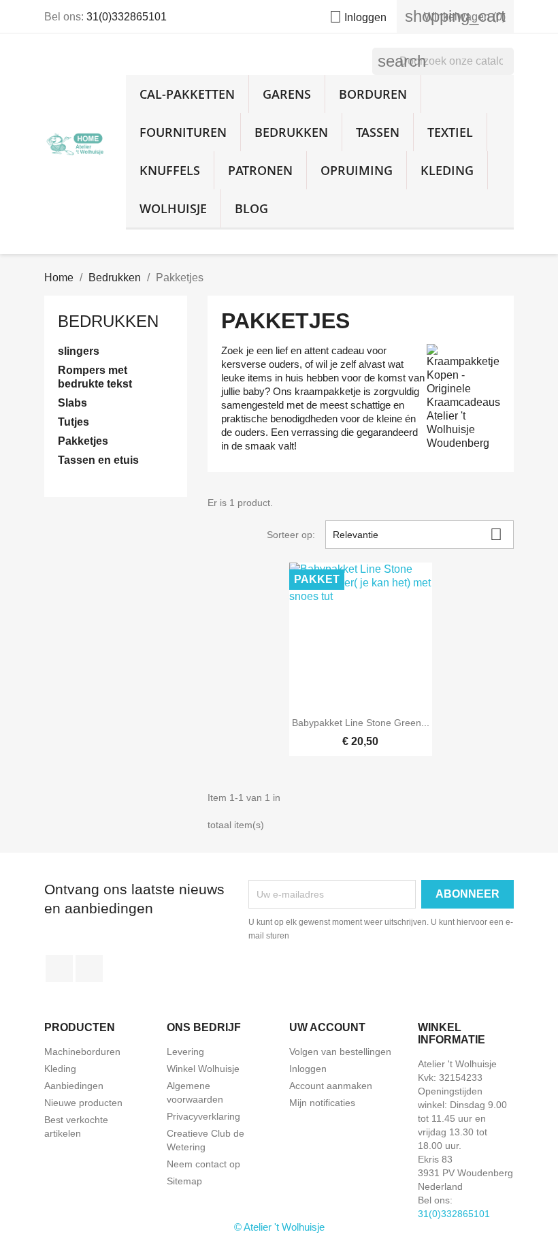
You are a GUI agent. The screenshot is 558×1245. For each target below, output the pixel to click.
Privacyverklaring (203, 1116)
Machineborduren (82, 1051)
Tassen (377, 132)
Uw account (327, 1027)
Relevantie (417, 534)
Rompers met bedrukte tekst (95, 377)
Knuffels (170, 170)
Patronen (260, 170)
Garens (287, 94)
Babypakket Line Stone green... (360, 722)
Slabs (72, 403)
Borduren (373, 94)
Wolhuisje (173, 208)
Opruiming (357, 170)
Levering (185, 1051)
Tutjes (73, 422)
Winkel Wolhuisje (203, 1068)
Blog (251, 208)
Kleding (447, 170)
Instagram (89, 968)
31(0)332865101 (126, 16)
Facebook (59, 968)
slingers (78, 351)
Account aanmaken (330, 1085)
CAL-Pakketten (187, 94)
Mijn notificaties (322, 1102)
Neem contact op (203, 1164)
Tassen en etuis (98, 460)
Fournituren (183, 132)
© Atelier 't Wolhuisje (279, 1227)
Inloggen (308, 1068)
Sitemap (184, 1181)
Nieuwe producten (83, 1102)
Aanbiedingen (73, 1085)
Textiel (450, 132)
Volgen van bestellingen (340, 1051)
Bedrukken (291, 132)
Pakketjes (83, 441)
